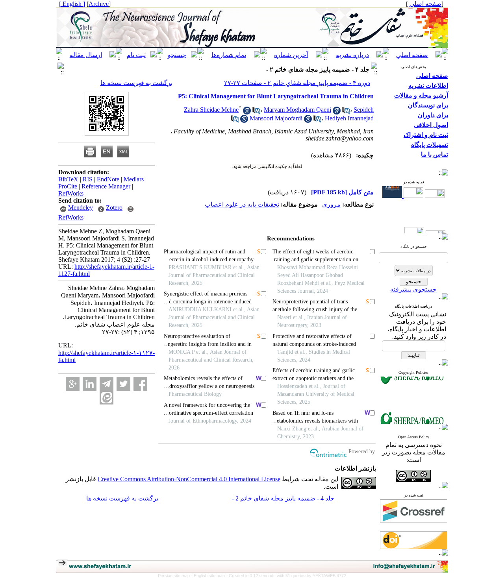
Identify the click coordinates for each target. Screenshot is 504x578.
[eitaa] (106, 397)
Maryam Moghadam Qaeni (297, 109)
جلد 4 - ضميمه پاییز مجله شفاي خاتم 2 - (283, 498)
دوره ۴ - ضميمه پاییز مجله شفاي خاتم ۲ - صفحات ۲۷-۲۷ (297, 82)
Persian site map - (176, 575)
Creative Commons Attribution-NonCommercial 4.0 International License (189, 479)
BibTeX (68, 179)
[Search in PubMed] (256, 112)
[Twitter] (123, 384)
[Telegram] (106, 384)
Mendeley (80, 207)
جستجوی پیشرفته (413, 289)
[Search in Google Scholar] (247, 112)
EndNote (108, 179)
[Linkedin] (89, 384)
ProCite (67, 186)
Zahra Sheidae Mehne (211, 109)
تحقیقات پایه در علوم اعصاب (242, 204)
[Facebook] (140, 384)
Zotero (114, 207)
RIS (88, 179)
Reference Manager (106, 186)
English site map (210, 575)
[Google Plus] (73, 384)
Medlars (134, 179)
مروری (331, 204)
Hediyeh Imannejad (349, 118)
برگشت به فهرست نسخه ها (136, 82)
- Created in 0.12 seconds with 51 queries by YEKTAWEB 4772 (286, 575)
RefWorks (70, 193)
